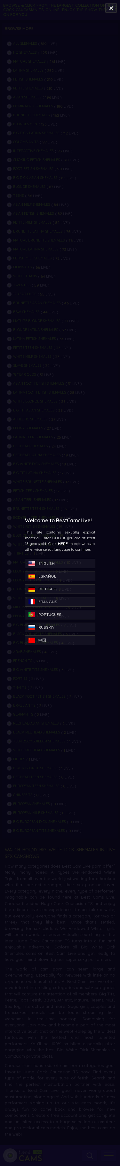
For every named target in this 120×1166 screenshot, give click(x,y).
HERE (63, 543)
